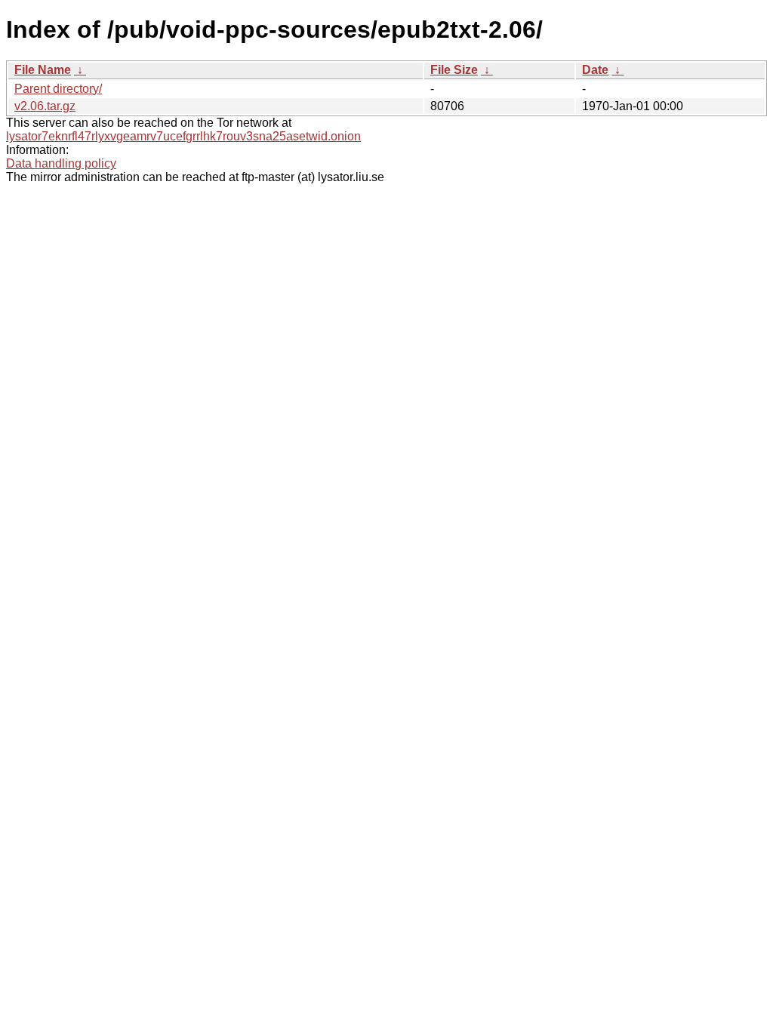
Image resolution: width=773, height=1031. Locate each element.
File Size (454, 69)
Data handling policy (61, 163)
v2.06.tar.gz (44, 106)
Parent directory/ (58, 88)
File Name (42, 69)
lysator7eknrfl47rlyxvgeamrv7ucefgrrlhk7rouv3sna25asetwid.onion (183, 136)
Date (595, 69)
